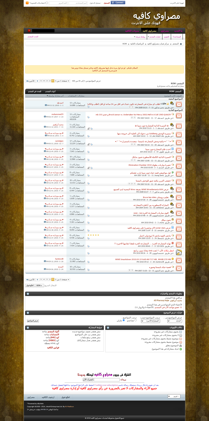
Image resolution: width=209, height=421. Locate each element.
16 (71, 267)
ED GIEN (160, 246)
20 (71, 180)
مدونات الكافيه (132, 30)
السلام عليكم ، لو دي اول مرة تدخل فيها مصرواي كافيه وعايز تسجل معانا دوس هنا (105, 68)
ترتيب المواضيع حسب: (150, 318)
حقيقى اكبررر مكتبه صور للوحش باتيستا (153, 181)
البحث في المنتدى (34, 91)
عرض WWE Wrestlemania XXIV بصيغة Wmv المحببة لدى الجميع (141, 189)
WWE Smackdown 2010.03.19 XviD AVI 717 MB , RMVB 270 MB (143, 259)
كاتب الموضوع (169, 96)
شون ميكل (166, 220)
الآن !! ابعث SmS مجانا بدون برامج (148, 251)
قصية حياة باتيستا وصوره (160, 267)
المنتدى (176, 44)
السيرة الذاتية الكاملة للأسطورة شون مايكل (151, 157)
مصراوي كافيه (149, 30)
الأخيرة (31, 81)
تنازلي (120, 321)
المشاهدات (72, 96)
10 (71, 157)
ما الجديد (178, 30)
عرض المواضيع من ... (172, 318)
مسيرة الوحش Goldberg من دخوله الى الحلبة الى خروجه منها (144, 134)
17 (71, 141)
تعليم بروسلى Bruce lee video (156, 197)
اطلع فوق (30, 286)
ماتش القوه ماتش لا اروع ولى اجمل (155, 236)
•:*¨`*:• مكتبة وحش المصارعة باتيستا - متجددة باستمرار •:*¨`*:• (143, 141)
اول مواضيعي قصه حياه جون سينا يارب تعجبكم (150, 173)
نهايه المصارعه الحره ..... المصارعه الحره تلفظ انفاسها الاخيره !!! (142, 244)
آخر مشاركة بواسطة (56, 96)
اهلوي (161, 152)
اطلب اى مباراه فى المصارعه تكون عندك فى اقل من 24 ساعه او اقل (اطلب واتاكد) (123, 104)
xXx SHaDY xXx (158, 136)
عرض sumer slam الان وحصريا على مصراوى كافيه (149, 228)
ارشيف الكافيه (48, 397)
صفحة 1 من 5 (61, 81)
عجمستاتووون (158, 200)
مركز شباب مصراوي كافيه (158, 44)
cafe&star (160, 208)
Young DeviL (159, 176)
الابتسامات (54, 335)
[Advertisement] (104, 55)
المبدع (161, 168)
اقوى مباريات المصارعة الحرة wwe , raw (151, 213)
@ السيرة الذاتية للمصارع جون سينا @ (152, 126)
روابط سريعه (140, 37)
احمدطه (161, 118)
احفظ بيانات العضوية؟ (38, 3)
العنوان (179, 96)
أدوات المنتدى (50, 91)
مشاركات (81, 96)
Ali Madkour (69, 407)
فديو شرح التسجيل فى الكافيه (104, 71)
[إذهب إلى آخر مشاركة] (46, 105)
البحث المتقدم (33, 36)
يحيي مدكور (159, 108)
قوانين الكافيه (53, 348)
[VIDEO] (52, 340)
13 (71, 103)
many (162, 223)
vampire (160, 231)
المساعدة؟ (177, 37)
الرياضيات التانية (137, 44)
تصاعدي (131, 321)
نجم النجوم (159, 271)
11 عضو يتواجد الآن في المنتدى (168, 307)
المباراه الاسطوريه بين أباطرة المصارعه (151, 205)
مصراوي (165, 30)
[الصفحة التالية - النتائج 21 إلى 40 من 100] (37, 81)
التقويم (166, 37)
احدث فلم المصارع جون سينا (158, 149)
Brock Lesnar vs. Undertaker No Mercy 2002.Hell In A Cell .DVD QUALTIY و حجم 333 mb (133, 115)
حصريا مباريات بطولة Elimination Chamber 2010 (150, 165)
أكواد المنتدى (53, 332)
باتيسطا (161, 238)
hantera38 (160, 262)
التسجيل (107, 3)
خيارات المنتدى (155, 37)
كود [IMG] (55, 338)
